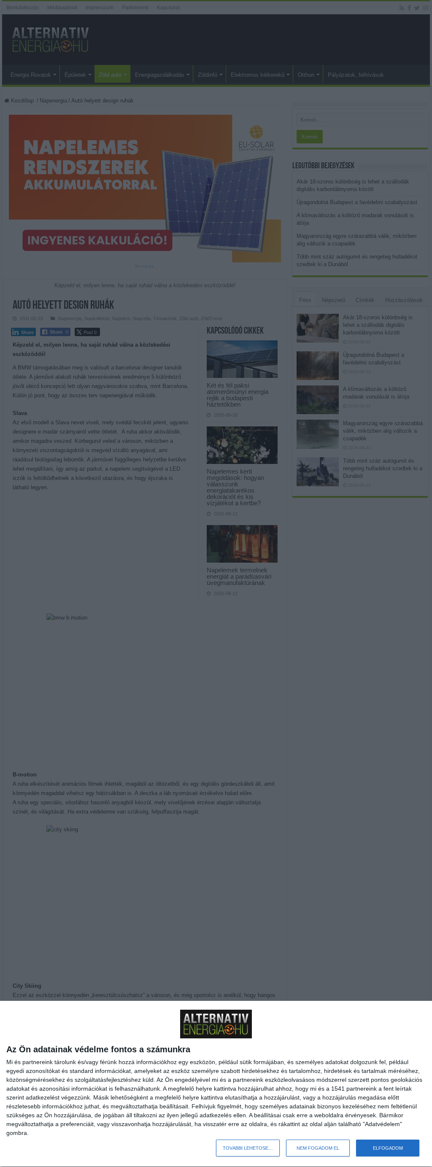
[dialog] (216, 1084)
